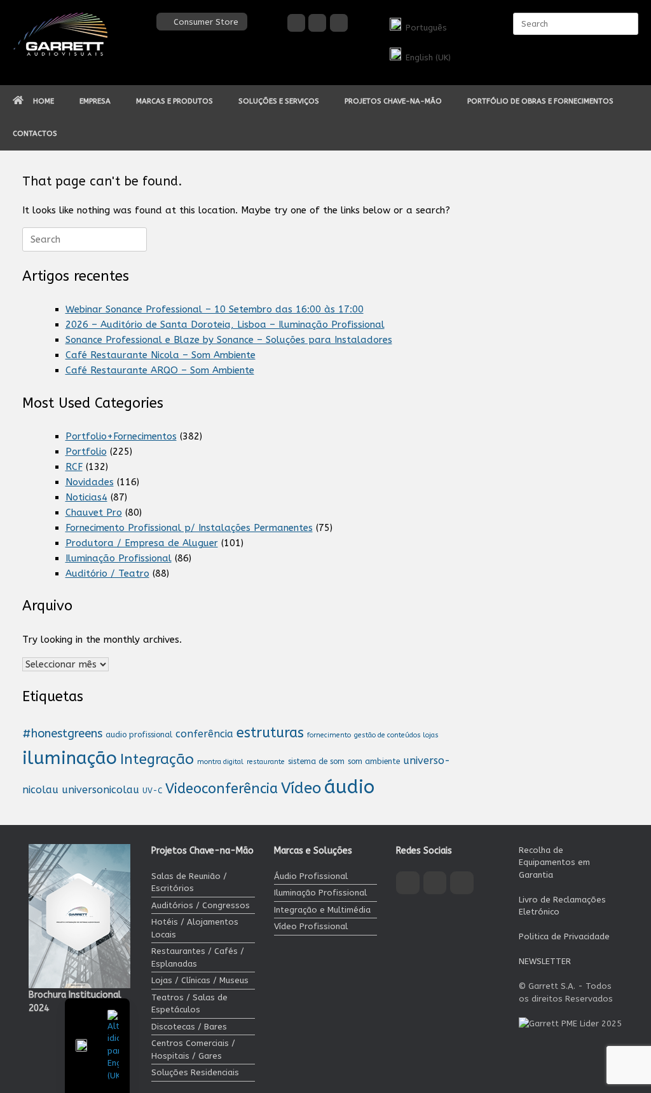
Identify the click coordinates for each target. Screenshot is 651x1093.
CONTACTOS (35, 133)
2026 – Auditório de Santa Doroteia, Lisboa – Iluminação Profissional (225, 324)
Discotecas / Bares (189, 1026)
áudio (349, 787)
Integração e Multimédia (322, 910)
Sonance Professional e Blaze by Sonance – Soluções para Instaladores (228, 339)
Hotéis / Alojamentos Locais (194, 928)
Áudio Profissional (311, 876)
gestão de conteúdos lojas (396, 735)
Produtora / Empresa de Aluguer (141, 543)
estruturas (270, 733)
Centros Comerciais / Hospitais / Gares (193, 1049)
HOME (43, 101)
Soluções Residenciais (195, 1072)
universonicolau (100, 790)
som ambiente (374, 761)
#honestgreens (62, 734)
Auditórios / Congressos (200, 905)
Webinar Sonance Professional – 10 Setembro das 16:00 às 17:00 (214, 309)
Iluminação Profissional (118, 558)
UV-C (152, 790)
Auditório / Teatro (107, 573)
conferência (204, 734)
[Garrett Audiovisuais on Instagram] (317, 23)
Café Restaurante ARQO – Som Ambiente (159, 370)
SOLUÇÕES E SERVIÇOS (278, 101)
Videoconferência (221, 789)
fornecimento (329, 735)
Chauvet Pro (93, 512)
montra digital (220, 762)
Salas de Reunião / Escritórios (189, 882)
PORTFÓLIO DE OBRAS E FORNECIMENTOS (540, 101)
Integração (157, 759)
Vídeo (301, 788)
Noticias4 (86, 497)
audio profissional (139, 734)
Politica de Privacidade (564, 936)
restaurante (266, 762)
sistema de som (316, 761)
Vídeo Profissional (311, 926)
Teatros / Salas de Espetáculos (189, 1004)
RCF (74, 467)
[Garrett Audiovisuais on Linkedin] (339, 23)
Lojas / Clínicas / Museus (200, 980)
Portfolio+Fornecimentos (121, 436)
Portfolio (86, 451)
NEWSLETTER (545, 961)
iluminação (69, 758)
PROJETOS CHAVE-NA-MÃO (393, 101)
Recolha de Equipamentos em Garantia (554, 862)
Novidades (89, 482)
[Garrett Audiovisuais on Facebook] (296, 23)
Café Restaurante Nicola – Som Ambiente (160, 355)
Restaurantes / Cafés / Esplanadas (197, 957)
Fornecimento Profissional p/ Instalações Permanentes (189, 527)
